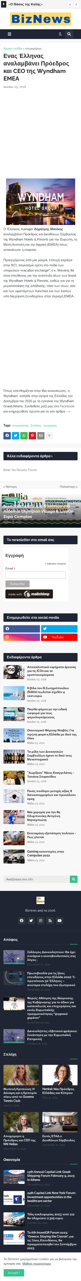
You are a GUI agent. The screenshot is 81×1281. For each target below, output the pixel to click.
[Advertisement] (40, 133)
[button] (70, 4)
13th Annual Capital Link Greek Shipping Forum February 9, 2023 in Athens (51, 1175)
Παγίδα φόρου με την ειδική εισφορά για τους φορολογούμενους (47, 713)
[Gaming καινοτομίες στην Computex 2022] (14, 857)
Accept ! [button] (14, 1273)
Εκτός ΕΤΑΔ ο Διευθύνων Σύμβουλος (58, 1138)
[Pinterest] (32, 435)
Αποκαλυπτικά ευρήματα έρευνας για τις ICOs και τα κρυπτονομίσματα (51, 670)
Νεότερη (11, 486)
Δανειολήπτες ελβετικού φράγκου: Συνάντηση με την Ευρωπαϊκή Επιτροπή (52, 1035)
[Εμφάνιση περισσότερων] (49, 435)
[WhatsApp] (24, 435)
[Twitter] (15, 435)
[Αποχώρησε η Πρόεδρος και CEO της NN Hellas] (21, 1122)
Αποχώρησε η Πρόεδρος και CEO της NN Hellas (19, 1140)
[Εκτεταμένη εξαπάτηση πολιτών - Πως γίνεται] (14, 838)
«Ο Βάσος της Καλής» (25, 4)
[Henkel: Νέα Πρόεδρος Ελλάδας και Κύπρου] (60, 1075)
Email (10, 568)
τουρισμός (50, 425)
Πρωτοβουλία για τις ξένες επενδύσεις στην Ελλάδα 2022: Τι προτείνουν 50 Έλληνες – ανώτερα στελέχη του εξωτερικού (51, 979)
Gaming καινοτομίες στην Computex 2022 (45, 853)
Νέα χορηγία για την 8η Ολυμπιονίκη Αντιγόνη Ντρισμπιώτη (43, 816)
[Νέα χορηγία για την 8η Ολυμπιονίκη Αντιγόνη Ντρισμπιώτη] (14, 817)
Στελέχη (36, 425)
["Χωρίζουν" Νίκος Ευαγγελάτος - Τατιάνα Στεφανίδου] (14, 778)
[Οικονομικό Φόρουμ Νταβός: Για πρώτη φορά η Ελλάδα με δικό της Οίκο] (14, 735)
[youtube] (59, 920)
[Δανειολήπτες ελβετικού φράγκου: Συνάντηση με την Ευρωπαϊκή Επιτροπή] (14, 1036)
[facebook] (21, 629)
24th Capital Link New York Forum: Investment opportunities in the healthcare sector (51, 1196)
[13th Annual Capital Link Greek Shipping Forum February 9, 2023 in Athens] (14, 1177)
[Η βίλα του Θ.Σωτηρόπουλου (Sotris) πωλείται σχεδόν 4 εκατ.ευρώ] (14, 693)
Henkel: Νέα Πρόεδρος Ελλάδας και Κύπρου (58, 1091)
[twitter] (59, 629)
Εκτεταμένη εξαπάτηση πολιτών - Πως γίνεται (51, 835)
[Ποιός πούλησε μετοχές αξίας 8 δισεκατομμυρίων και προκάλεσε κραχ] (14, 796)
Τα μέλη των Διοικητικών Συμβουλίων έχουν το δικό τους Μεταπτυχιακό (49, 755)
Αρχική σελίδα (12, 48)
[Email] (40, 435)
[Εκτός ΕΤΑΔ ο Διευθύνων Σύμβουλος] (60, 1122)
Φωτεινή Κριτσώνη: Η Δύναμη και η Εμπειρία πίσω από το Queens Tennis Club (20, 1095)
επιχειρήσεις (33, 48)
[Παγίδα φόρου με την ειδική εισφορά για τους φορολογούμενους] (14, 714)
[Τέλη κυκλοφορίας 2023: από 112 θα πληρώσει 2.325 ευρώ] (14, 1219)
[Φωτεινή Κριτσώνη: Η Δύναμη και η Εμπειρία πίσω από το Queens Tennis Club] (21, 1075)
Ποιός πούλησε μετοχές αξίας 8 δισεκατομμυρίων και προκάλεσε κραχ (51, 794)
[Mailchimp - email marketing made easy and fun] (29, 597)
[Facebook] (7, 435)
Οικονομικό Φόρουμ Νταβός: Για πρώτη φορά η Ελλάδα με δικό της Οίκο (52, 734)
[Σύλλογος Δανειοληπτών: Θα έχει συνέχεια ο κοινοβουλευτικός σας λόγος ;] (14, 957)
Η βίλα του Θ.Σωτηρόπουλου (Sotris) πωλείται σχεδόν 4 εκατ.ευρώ (48, 692)
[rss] (50, 920)
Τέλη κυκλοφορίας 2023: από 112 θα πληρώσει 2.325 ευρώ (51, 1216)
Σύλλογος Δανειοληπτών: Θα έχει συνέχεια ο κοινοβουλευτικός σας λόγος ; (51, 956)
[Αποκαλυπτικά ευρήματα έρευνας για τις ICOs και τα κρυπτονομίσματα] (14, 672)
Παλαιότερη (67, 486)
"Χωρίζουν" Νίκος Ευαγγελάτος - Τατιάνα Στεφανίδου (50, 774)
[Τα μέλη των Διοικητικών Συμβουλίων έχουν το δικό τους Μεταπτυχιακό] (14, 757)
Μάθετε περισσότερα (36, 1263)
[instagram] (21, 637)
